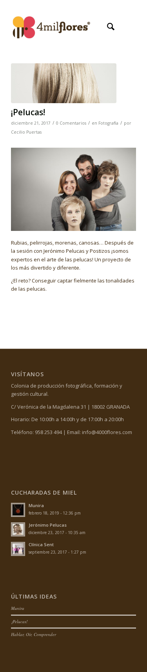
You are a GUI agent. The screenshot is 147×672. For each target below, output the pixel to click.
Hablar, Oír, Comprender (33, 634)
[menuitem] (106, 27)
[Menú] (125, 27)
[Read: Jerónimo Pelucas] (18, 529)
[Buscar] (106, 27)
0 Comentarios (71, 123)
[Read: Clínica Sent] (18, 549)
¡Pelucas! (28, 112)
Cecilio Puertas (26, 132)
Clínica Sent (41, 544)
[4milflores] (61, 27)
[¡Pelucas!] (63, 83)
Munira (36, 505)
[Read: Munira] (18, 510)
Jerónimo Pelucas (48, 525)
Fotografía (108, 123)
